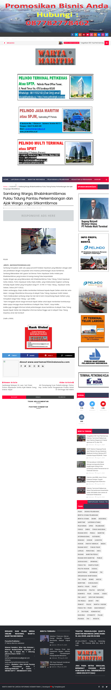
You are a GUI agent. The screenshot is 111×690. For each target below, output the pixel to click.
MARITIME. (82, 583)
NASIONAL (102, 519)
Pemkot (81, 604)
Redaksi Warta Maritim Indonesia (24, 39)
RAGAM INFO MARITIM (86, 558)
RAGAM (81, 554)
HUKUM (97, 179)
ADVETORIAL (82, 572)
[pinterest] (84, 34)
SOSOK (89, 540)
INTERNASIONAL (84, 536)
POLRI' (94, 586)
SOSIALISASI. (83, 561)
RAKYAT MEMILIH (92, 544)
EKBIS (88, 529)
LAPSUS (81, 551)
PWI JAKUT (82, 597)
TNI (101, 572)
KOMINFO (81, 594)
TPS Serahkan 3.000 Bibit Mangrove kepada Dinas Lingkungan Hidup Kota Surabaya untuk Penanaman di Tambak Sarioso (97, 466)
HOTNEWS (96, 536)
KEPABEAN (93, 572)
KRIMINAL (94, 561)
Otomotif (91, 615)
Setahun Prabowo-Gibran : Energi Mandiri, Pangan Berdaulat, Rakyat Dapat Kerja (60, 639)
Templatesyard (59, 687)
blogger (14, 397)
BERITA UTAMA (83, 519)
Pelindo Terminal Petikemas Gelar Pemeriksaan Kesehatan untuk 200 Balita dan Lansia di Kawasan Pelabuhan (97, 491)
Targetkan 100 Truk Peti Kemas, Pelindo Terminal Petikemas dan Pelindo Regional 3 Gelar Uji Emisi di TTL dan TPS (97, 439)
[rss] (95, 34)
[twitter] (76, 34)
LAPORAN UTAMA (18, 179)
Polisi (89, 604)
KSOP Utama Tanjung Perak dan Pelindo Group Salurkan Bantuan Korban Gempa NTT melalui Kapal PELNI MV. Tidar (97, 452)
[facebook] (72, 34)
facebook (62, 397)
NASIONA (81, 615)
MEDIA (103, 544)
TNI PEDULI (82, 601)
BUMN (94, 519)
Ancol (98, 579)
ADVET (90, 601)
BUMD (91, 579)
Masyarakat (100, 608)
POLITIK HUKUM (83, 569)
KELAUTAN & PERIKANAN (82, 179)
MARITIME (81, 522)
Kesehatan (82, 590)
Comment (69, 355)
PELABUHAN (100, 526)
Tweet (14, 355)
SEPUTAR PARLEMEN (96, 597)
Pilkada (81, 619)
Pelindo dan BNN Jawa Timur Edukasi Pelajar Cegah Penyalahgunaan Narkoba (97, 479)
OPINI (91, 526)
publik (99, 558)
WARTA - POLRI (84, 586)
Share (32, 355)
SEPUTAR (100, 590)
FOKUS (80, 529)
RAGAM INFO (8, 185)
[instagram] (102, 34)
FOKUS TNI (103, 502)
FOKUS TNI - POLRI (85, 608)
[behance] (99, 34)
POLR (89, 594)
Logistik (98, 540)
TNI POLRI (85, 611)
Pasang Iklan (58, 39)
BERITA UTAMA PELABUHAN (56, 43)
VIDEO (104, 594)
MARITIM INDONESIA (36, 179)
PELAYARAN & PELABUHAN (58, 179)
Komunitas (95, 611)
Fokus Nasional (99, 529)
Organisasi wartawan (87, 576)
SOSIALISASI (93, 583)
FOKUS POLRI (95, 547)
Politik (92, 590)
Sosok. (97, 594)
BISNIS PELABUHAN (92, 511)
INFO (98, 551)
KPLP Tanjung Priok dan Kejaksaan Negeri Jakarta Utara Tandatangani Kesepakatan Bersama (60, 652)
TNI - (89, 619)
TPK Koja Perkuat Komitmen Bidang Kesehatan (60, 663)
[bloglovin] (87, 34)
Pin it (50, 355)
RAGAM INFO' (83, 547)
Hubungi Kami (45, 39)
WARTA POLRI (93, 565)
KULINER (20, 185)
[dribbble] (91, 34)
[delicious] (106, 34)
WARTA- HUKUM (100, 604)
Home (6, 39)
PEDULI (92, 533)
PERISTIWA (90, 551)
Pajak (100, 615)
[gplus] (80, 34)
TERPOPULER (92, 502)
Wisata (96, 619)
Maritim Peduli (92, 554)
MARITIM (101, 533)
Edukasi (81, 540)
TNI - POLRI (82, 579)
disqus (38, 397)
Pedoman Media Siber (75, 39)
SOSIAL (94, 569)
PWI (97, 601)
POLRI (5, 259)
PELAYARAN (82, 526)
